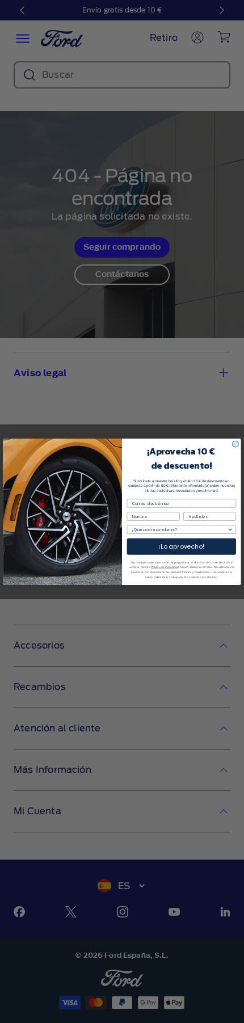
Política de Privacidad (164, 567)
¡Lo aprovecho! (182, 546)
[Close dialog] (236, 444)
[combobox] (180, 529)
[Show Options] (230, 529)
